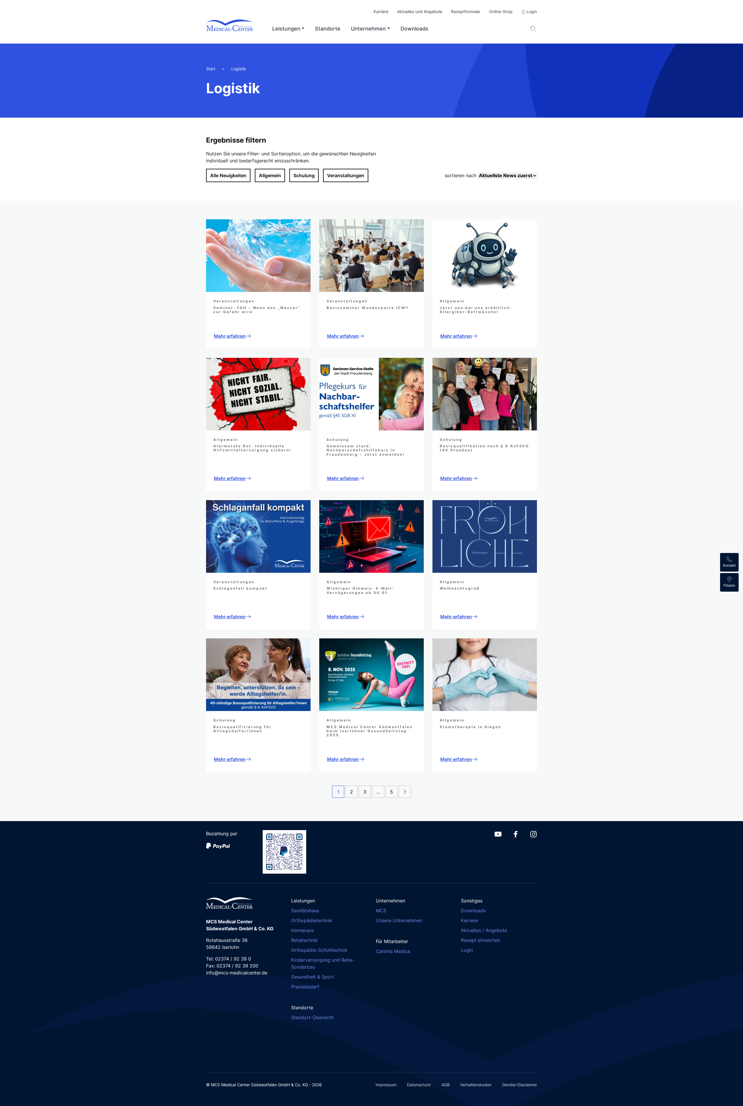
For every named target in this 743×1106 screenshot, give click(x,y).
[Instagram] (533, 833)
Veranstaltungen (345, 175)
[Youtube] (498, 833)
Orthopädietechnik (311, 920)
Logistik (238, 68)
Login (531, 11)
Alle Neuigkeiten (228, 175)
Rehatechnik (304, 940)
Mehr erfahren (230, 336)
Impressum (386, 1084)
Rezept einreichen (480, 940)
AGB (445, 1084)
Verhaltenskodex (476, 1084)
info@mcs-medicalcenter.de (236, 973)
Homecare (302, 930)
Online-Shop (501, 11)
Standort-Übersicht (312, 1017)
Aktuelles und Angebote (419, 11)
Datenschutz (419, 1084)
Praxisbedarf (305, 987)
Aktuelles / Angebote (484, 930)
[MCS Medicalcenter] (234, 28)
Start (211, 68)
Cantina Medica (393, 951)
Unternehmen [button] (368, 29)
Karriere (381, 11)
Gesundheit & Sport (312, 977)
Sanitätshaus (305, 910)
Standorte (327, 29)
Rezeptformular (465, 11)
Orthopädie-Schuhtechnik (319, 950)
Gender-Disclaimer (519, 1084)
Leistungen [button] (286, 29)
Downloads (414, 29)
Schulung (304, 175)
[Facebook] (515, 833)
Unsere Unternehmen (399, 920)
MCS (381, 910)
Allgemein (270, 175)
